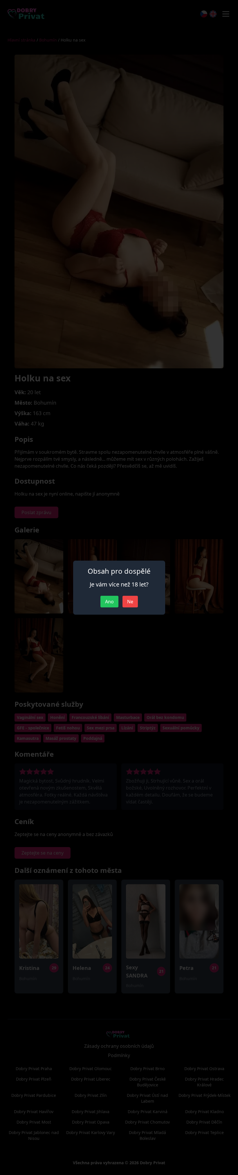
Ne (130, 601)
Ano (109, 601)
